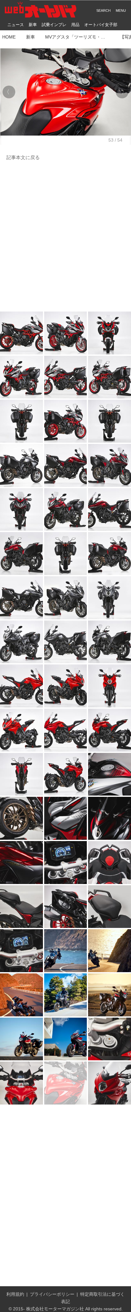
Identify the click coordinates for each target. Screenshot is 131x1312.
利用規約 (15, 1294)
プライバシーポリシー (52, 1294)
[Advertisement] (65, 236)
